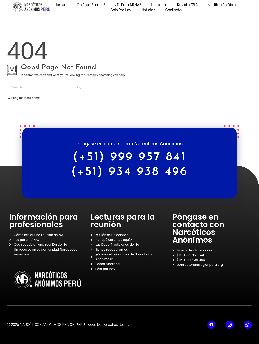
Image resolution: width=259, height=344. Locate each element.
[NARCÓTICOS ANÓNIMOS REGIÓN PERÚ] (31, 7)
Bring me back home (25, 98)
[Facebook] (211, 325)
